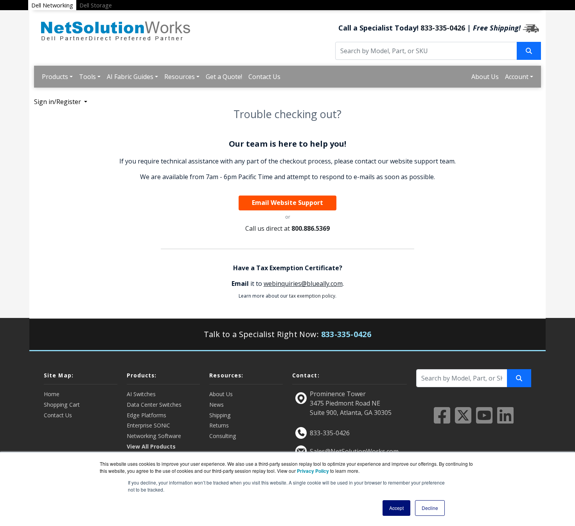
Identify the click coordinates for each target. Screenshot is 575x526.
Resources (179, 76)
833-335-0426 (442, 27)
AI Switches (141, 394)
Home (51, 394)
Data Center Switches (154, 404)
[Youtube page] (484, 420)
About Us (485, 76)
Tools (87, 76)
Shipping (220, 415)
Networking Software (154, 436)
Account (516, 76)
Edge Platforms (146, 415)
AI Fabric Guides (130, 76)
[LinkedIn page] (505, 420)
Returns (219, 425)
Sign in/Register (58, 101)
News (216, 404)
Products (55, 76)
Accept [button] (396, 507)
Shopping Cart (62, 404)
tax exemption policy (312, 296)
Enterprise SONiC (148, 425)
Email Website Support (287, 202)
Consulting (222, 436)
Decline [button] (430, 507)
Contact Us (264, 76)
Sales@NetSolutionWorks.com (354, 451)
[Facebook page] (442, 420)
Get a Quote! (224, 76)
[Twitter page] (463, 420)
